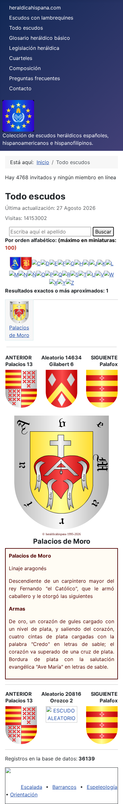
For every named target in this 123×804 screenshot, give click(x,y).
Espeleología (102, 787)
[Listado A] (15, 263)
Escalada (31, 787)
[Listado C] (36, 263)
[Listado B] (26, 263)
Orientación (24, 794)
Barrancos (64, 787)
